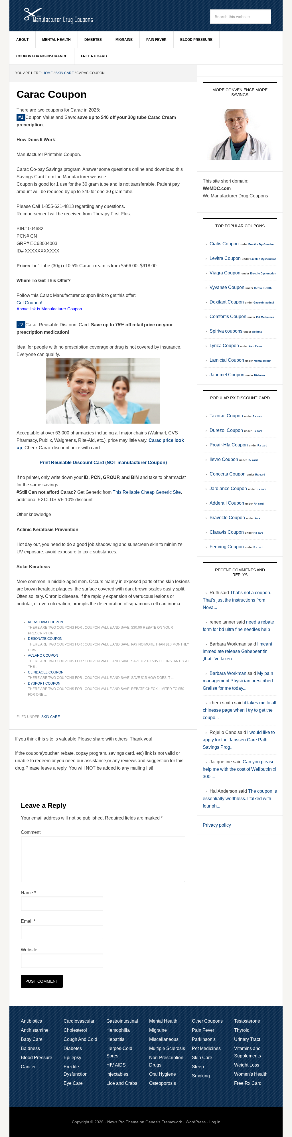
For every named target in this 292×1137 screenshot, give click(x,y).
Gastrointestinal (264, 302)
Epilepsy (72, 1057)
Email (28, 921)
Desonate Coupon (45, 639)
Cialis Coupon (224, 243)
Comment (30, 832)
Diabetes (93, 40)
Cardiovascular (79, 1021)
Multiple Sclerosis (167, 1048)
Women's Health (250, 1074)
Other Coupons (207, 1021)
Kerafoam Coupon (45, 622)
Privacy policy (217, 825)
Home (47, 73)
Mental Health (56, 40)
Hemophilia (118, 1030)
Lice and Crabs (121, 1083)
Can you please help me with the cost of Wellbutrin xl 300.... (239, 769)
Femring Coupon (227, 546)
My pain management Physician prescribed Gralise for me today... (238, 681)
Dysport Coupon (44, 683)
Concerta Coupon (228, 474)
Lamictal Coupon (227, 360)
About (22, 40)
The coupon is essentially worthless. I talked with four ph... (240, 798)
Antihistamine (34, 1030)
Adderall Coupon (227, 503)
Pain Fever (156, 40)
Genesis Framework (163, 1122)
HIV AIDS (116, 1065)
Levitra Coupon (225, 258)
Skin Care (64, 73)
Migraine (124, 40)
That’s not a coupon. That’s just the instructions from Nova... (237, 600)
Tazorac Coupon (226, 415)
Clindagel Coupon (46, 672)
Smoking (201, 1075)
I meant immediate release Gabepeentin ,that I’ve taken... (237, 651)
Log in (214, 1122)
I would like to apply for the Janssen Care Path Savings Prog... (239, 740)
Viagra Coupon (225, 272)
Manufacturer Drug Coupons (58, 15)
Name (28, 892)
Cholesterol (75, 1030)
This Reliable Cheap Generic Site (147, 492)
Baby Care (31, 1039)
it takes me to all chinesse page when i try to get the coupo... (239, 710)
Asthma (257, 331)
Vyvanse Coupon (227, 287)
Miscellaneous (164, 1039)
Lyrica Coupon (224, 345)
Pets (257, 518)
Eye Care (73, 1083)
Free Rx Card (94, 56)
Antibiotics (31, 1021)
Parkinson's (204, 1039)
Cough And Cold (80, 1039)
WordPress (196, 1122)
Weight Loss (246, 1065)
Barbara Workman (228, 673)
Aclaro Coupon (43, 655)
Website (29, 949)
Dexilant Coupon (227, 302)
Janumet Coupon (227, 374)
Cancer (28, 1066)
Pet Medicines (265, 317)
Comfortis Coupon (228, 316)
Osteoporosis (162, 1083)
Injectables (117, 1074)
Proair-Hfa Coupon (229, 444)
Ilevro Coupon (224, 459)
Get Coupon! (29, 302)
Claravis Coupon (227, 532)
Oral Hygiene (162, 1074)
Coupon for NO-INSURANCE (41, 56)
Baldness (30, 1048)
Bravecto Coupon (227, 517)
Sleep (198, 1066)
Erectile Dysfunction (261, 244)
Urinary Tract (247, 1039)
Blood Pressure (196, 40)
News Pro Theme (123, 1122)
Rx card (258, 416)
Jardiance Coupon (228, 488)
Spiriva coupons (226, 331)
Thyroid (242, 1030)
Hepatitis (115, 1039)
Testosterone (247, 1021)
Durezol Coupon (226, 430)
